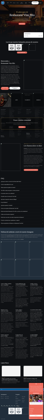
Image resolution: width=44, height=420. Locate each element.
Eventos (17, 403)
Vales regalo (23, 396)
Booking (23, 398)
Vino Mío (22, 239)
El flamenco (25, 148)
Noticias (17, 401)
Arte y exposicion (18, 400)
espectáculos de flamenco (10, 235)
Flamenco (17, 398)
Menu (16, 396)
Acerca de (23, 400)
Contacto (23, 401)
